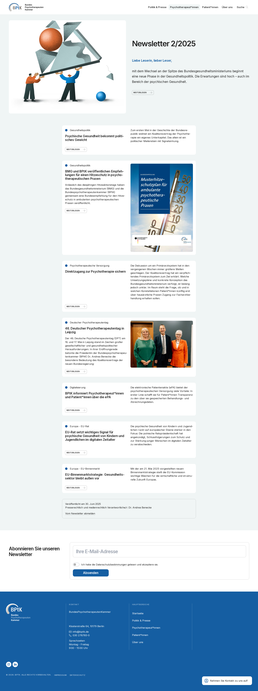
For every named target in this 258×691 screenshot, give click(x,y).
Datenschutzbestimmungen (111, 564)
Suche (240, 7)
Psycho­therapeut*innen (184, 7)
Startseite (137, 613)
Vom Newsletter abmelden (80, 513)
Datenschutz (77, 675)
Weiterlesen (139, 92)
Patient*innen (210, 7)
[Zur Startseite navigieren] (26, 7)
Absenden (90, 573)
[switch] (76, 564)
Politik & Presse (157, 7)
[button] (227, 680)
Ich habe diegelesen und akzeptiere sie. (119, 564)
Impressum (60, 675)
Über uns (227, 7)
